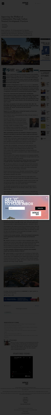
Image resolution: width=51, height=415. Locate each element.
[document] (25, 207)
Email (7, 208)
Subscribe (40, 208)
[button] (46, 197)
